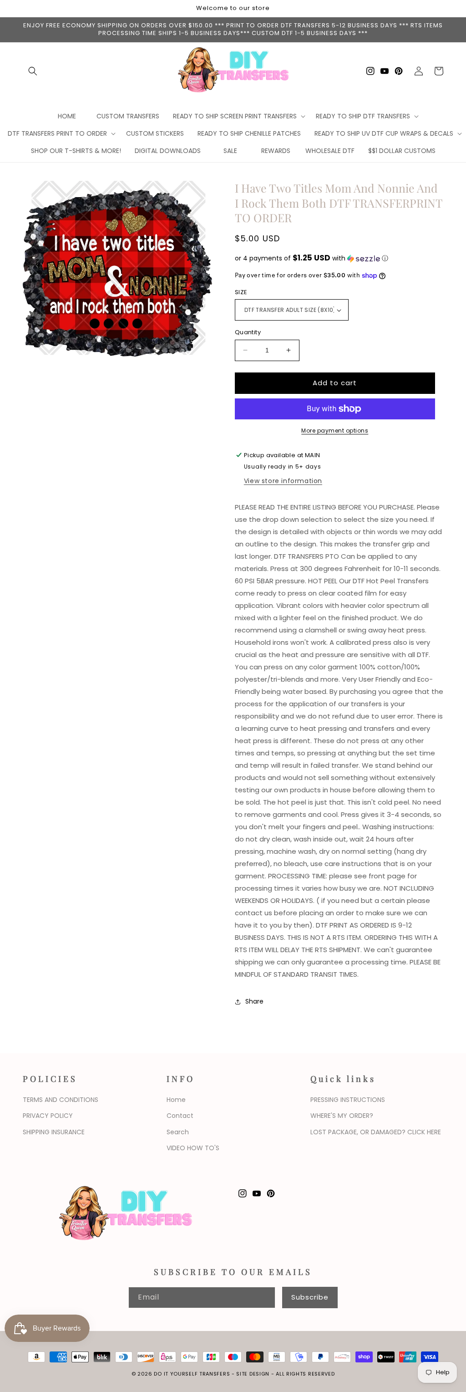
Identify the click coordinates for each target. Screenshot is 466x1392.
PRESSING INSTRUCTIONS (347, 1099)
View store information (283, 480)
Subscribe (310, 1297)
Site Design (252, 1373)
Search (178, 1132)
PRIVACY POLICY (48, 1115)
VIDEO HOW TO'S (193, 1147)
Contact (180, 1115)
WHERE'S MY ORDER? (341, 1115)
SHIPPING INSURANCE (54, 1132)
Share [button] (254, 1001)
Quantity (248, 332)
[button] (33, 71)
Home (176, 1099)
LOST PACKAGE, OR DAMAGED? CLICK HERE (375, 1132)
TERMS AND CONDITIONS (60, 1099)
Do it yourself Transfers (192, 1373)
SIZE (241, 292)
